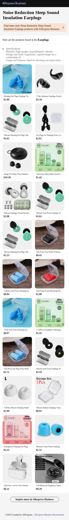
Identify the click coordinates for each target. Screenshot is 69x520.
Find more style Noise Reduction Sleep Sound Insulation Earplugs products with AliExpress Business (31, 27)
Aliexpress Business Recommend (49, 515)
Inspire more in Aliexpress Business (34, 499)
